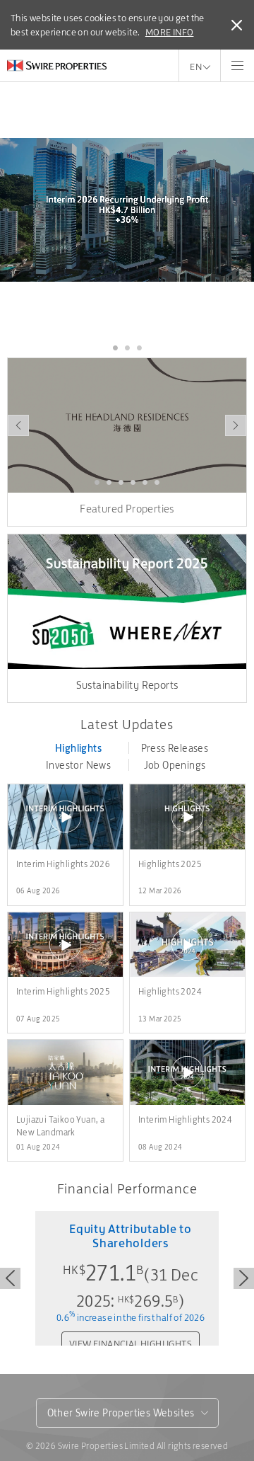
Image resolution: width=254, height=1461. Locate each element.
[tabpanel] (127, 209)
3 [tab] (139, 348)
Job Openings (175, 765)
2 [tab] (127, 348)
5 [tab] (145, 483)
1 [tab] (115, 348)
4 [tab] (133, 483)
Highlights (78, 749)
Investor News (78, 765)
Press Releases (175, 748)
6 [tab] (157, 483)
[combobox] (127, 1413)
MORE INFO (169, 32)
